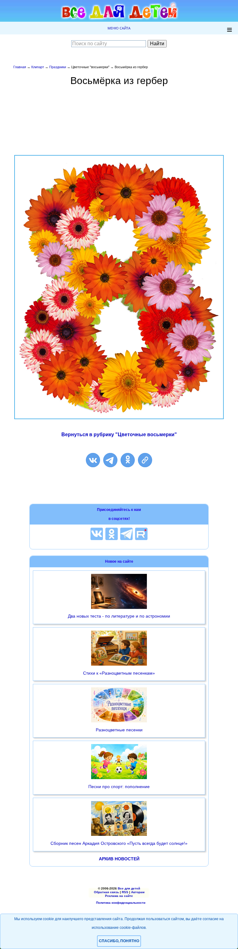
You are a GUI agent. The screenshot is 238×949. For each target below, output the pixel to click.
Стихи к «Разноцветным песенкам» (119, 673)
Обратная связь (106, 892)
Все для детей (129, 888)
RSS (125, 892)
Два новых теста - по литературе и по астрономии (119, 616)
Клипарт (37, 67)
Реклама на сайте (119, 896)
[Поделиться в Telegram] (110, 460)
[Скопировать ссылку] (145, 460)
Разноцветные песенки (119, 729)
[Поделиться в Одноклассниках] (128, 460)
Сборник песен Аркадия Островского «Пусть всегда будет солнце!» (119, 843)
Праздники (57, 67)
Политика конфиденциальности (120, 902)
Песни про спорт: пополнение (119, 786)
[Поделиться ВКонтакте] (93, 460)
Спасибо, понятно (119, 941)
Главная (19, 67)
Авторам (137, 892)
